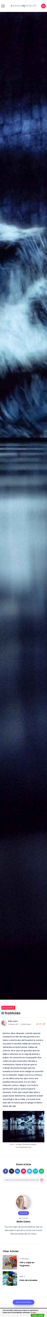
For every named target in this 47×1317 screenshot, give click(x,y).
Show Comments (23, 1302)
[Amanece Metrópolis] (23, 5)
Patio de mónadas (28, 1280)
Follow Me (23, 1213)
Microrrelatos (8, 1008)
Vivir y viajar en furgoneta (27, 1264)
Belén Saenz (13, 1021)
